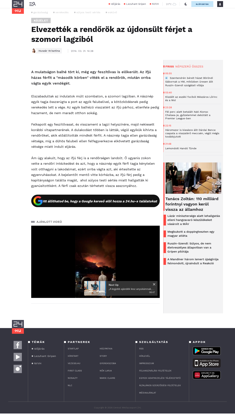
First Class (75, 370)
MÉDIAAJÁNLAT (147, 392)
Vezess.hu (74, 363)
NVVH (155, 4)
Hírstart (73, 356)
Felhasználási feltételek (155, 370)
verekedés (62, 12)
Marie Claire (107, 378)
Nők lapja (106, 370)
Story (103, 356)
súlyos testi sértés (88, 12)
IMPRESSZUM (146, 363)
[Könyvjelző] (16, 90)
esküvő (112, 12)
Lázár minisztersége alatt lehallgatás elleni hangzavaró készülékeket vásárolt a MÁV (193, 220)
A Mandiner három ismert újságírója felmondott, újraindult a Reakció (192, 261)
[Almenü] (32, 4)
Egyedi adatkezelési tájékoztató (160, 378)
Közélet (41, 20)
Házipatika (106, 348)
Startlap (73, 348)
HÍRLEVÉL (144, 356)
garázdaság (40, 12)
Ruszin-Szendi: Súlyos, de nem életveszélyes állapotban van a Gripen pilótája (189, 247)
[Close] (154, 284)
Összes (197, 66)
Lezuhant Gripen (136, 4)
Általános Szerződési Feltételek (160, 385)
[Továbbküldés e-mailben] (16, 79)
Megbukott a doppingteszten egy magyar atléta (190, 233)
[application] (95, 262)
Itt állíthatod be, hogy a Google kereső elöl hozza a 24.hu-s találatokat (100, 201)
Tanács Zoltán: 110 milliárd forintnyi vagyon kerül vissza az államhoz (191, 204)
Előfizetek (202, 4)
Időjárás (115, 4)
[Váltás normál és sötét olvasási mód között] (186, 4)
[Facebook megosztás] (16, 69)
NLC (70, 385)
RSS (141, 348)
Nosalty (72, 378)
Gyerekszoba (108, 363)
